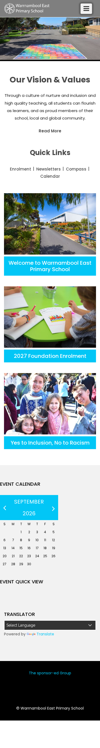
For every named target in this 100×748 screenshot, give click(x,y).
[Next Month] (54, 507)
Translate (45, 634)
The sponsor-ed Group (50, 673)
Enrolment (20, 169)
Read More (50, 131)
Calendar (50, 176)
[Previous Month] (5, 508)
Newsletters (48, 169)
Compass (76, 169)
